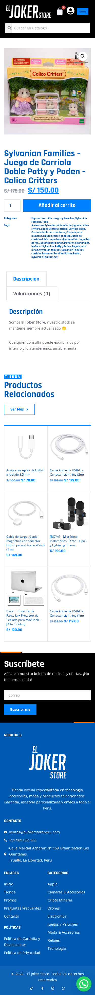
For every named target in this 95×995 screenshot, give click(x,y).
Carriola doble (77, 229)
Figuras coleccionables (56, 236)
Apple (53, 884)
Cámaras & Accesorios (66, 892)
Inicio (8, 884)
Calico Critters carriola (54, 229)
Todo (45, 222)
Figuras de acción (41, 218)
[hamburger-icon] (82, 11)
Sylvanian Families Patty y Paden (61, 253)
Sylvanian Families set (44, 257)
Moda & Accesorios (64, 932)
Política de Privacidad (22, 952)
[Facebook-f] (42, 988)
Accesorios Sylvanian (43, 225)
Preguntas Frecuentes (22, 908)
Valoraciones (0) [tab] (31, 293)
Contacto (11, 916)
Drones (54, 908)
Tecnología (57, 948)
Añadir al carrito (57, 205)
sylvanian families (50, 250)
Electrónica (57, 916)
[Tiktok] (31, 988)
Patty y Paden (63, 246)
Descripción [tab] (26, 279)
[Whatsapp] (63, 988)
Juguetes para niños (51, 243)
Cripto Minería (60, 900)
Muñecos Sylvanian (42, 246)
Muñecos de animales (76, 243)
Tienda (10, 892)
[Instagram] (52, 988)
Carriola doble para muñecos (48, 232)
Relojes (54, 940)
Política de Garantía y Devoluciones (22, 941)
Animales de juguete (69, 225)
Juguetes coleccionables (63, 239)
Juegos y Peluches (63, 218)
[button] (82, 56)
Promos (10, 900)
